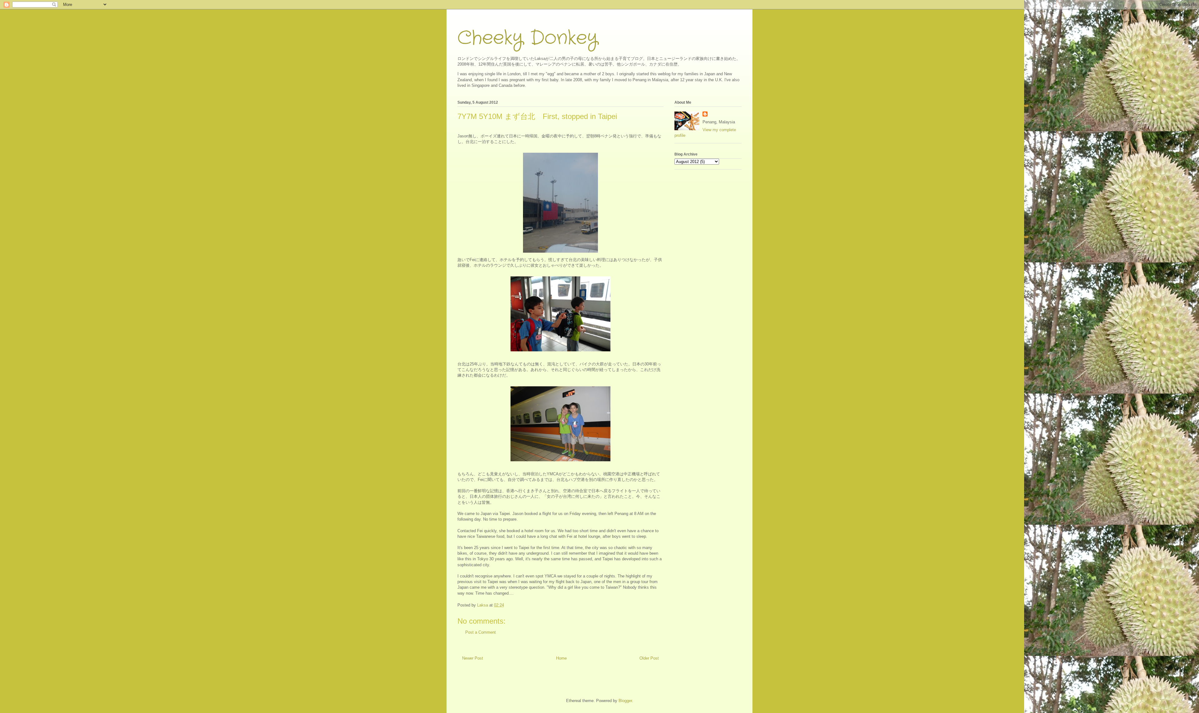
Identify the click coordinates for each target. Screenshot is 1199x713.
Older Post (649, 658)
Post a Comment (480, 632)
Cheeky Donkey (527, 38)
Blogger (625, 700)
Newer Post (472, 658)
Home (561, 658)
